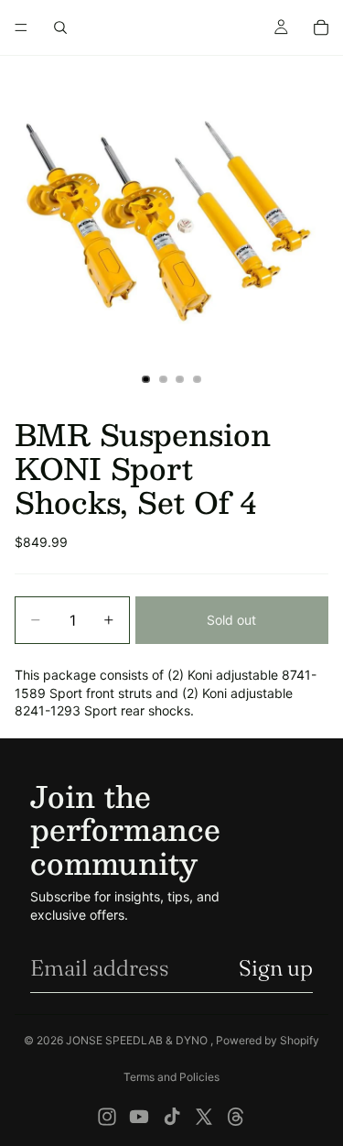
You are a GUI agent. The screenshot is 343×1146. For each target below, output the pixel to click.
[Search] (60, 27)
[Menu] (21, 27)
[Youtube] (139, 1117)
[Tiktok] (172, 1117)
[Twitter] (204, 1117)
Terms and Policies (171, 1077)
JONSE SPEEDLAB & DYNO (138, 1040)
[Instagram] (107, 1117)
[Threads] (236, 1117)
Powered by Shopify (267, 1040)
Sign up (276, 968)
